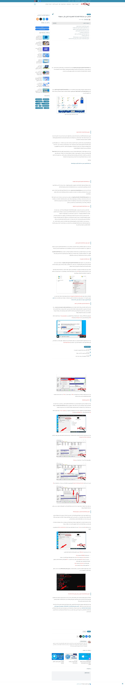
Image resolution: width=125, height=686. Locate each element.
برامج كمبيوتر (63, 4)
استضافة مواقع (46, 99)
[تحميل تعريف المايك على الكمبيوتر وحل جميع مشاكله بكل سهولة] (46, 90)
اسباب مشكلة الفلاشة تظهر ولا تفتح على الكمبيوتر (81, 29)
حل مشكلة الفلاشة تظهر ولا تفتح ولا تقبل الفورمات (81, 27)
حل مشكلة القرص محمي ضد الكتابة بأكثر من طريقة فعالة (81, 163)
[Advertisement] (62, 10)
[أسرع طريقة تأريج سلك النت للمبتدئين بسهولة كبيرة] (46, 43)
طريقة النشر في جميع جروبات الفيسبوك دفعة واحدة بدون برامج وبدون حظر (39, 85)
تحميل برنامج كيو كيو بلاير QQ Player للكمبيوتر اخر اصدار (39, 38)
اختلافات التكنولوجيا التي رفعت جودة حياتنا (82, 356)
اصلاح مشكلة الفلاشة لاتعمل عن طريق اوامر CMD (81, 37)
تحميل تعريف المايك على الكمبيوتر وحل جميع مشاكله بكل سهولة (38, 91)
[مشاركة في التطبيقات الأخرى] (77, 636)
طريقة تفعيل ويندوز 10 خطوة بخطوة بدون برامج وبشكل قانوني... (85, 663)
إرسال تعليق (87, 672)
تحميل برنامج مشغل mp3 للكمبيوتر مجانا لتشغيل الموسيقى (39, 56)
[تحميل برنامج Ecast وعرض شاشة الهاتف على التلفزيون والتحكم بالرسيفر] (46, 49)
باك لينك (47, 101)
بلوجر (59, 4)
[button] (86, 636)
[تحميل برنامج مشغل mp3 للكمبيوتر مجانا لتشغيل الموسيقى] (46, 55)
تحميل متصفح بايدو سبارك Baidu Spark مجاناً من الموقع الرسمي (38, 79)
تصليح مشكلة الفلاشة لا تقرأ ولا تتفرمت (82, 26)
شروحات (73, 4)
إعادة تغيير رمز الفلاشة (85, 35)
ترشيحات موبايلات (48, 4)
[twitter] (36, 1)
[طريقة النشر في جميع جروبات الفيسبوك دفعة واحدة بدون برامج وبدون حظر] (46, 85)
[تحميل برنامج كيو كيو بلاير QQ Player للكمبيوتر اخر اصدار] (46, 37)
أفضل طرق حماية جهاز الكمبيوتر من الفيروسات (81, 350)
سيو (36, 105)
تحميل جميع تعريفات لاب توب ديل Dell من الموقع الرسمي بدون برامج (39, 68)
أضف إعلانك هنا (42, 29)
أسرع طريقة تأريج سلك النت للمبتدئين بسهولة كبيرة (38, 44)
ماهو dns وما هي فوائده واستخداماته (73, 662)
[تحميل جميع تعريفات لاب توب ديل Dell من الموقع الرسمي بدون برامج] (46, 67)
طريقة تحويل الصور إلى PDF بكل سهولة (82, 353)
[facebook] (40, 1)
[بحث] (35, 4)
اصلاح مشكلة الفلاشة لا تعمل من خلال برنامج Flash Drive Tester (79, 38)
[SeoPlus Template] (90, 684)
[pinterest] (34, 1)
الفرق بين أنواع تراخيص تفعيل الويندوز (58, 662)
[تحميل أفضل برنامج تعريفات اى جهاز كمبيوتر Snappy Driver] (46, 73)
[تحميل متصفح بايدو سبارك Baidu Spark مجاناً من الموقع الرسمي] (46, 79)
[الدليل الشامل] (85, 4)
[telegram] (38, 1)
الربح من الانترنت (55, 4)
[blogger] (37, 19)
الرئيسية (76, 4)
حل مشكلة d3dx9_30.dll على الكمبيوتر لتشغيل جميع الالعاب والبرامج (39, 62)
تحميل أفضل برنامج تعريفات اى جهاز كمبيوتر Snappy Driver (38, 73)
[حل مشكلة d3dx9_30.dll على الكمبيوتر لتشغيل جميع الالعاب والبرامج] (46, 61)
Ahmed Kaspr (86, 19)
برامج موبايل (69, 4)
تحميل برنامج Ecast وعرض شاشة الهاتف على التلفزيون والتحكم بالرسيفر (39, 50)
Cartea (42, 27)
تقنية (40, 105)
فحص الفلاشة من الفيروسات (84, 32)
